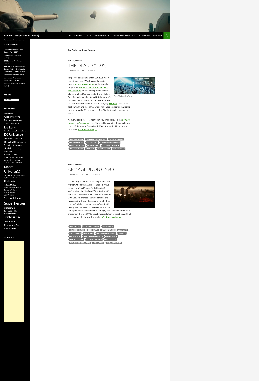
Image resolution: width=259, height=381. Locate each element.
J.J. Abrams (122, 230)
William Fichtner (114, 243)
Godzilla (8, 148)
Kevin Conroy (15, 160)
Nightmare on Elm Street (12, 178)
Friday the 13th (10, 145)
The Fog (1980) (19, 71)
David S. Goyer (21, 131)
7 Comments (89, 71)
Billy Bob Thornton (91, 227)
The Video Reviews (75, 35)
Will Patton (98, 243)
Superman (9, 207)
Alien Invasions (12, 116)
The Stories (157, 35)
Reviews (79, 61)
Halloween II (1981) (18, 75)
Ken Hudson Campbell (106, 233)
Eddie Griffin (93, 230)
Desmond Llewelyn (13, 138)
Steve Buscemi (119, 149)
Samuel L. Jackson (10, 190)
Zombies (12, 228)
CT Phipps (7, 55)
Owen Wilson (111, 236)
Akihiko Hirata (8, 113)
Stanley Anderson (94, 240)
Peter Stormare (76, 240)
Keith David (88, 233)
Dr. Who (8, 141)
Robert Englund (9, 187)
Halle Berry (17, 149)
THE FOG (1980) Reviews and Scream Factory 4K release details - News (14, 69)
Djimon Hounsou (116, 139)
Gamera (19, 145)
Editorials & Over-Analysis (123, 35)
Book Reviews (144, 35)
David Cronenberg (10, 131)
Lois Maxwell (16, 163)
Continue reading (87, 129)
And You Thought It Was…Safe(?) (21, 35)
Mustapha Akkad (19, 175)
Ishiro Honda (9, 157)
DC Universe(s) (14, 134)
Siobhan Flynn (104, 149)
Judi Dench (19, 157)
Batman (8, 120)
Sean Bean (90, 149)
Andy (6, 84)
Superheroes (15, 203)
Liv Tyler (122, 233)
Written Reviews (100, 35)
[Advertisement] (14, 281)
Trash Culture (12, 217)
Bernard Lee (17, 120)
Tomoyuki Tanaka (11, 213)
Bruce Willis (108, 227)
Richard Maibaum (11, 185)
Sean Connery (9, 195)
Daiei (17, 123)
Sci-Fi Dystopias (76, 149)
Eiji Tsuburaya (19, 142)
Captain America (9, 123)
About (88, 35)
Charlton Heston (77, 230)
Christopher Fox (10, 50)
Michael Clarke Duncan (110, 142)
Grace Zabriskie (108, 230)
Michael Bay (92, 142)
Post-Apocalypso (77, 145)
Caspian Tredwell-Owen (96, 139)
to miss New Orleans (84, 84)
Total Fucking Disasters (80, 243)
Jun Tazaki (7, 160)
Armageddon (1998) (91, 169)
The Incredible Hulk (10, 211)
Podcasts (10, 181)
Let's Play (7, 163)
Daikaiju (10, 127)
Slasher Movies (13, 198)
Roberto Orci (93, 145)
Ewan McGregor (76, 142)
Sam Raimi (17, 187)
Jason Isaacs (75, 233)
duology (72, 123)
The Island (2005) (87, 65)
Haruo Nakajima (11, 154)
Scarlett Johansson (111, 145)
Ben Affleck (75, 227)
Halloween (8, 151)
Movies (71, 61)
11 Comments (94, 174)
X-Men (6, 228)
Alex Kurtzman (76, 139)
